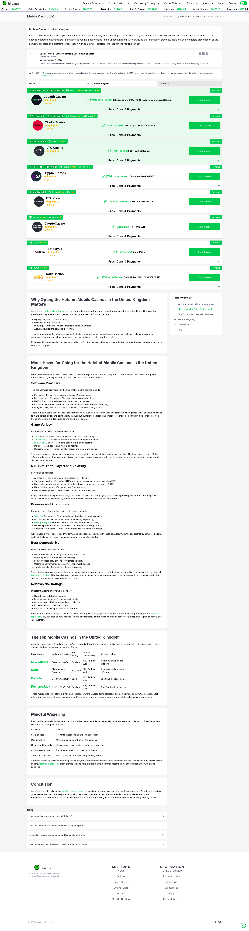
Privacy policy (171, 876)
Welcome (39, 516)
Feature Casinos (91, 3)
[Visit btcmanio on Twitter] (220, 922)
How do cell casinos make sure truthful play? (50, 816)
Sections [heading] (121, 867)
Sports (205, 3)
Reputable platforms (49, 763)
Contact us (171, 887)
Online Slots (170, 3)
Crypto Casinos (117, 3)
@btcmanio (48, 922)
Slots (36, 436)
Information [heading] (171, 867)
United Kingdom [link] (214, 16)
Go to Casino (204, 100)
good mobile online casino (55, 311)
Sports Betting (121, 899)
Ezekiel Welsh (171, 899)
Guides (232, 3)
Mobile (198, 16)
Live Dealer (39, 442)
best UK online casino (72, 791)
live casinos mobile (40, 575)
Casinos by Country (144, 3)
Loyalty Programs (43, 522)
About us (171, 882)
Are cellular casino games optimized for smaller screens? (57, 835)
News (221, 3)
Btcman (168, 16)
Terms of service (171, 870)
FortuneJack (40, 686)
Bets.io (36, 678)
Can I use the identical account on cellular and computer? (57, 825)
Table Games (40, 439)
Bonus (190, 3)
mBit (34, 670)
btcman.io (32, 873)
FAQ (171, 893)
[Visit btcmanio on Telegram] (215, 922)
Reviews (216, 90)
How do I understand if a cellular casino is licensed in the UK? (58, 844)
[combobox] (59, 83)
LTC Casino (39, 662)
